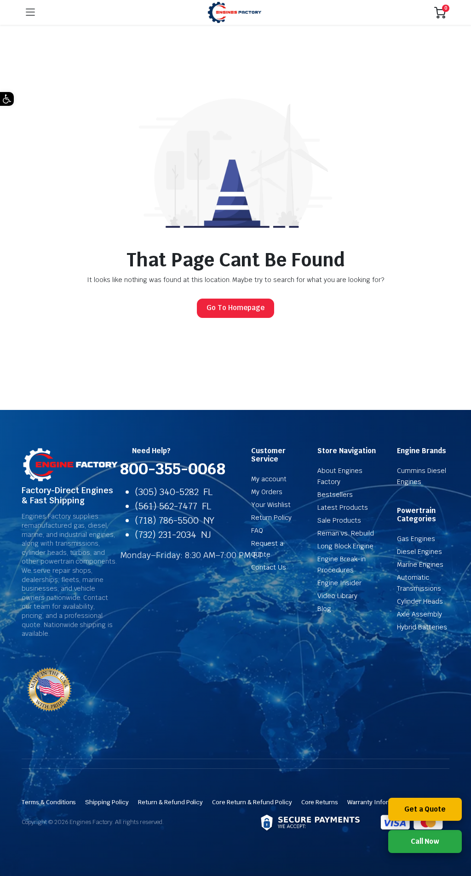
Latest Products (342, 507)
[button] (7, 99)
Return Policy (271, 517)
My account (269, 479)
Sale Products (339, 520)
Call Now (425, 841)
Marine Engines (420, 564)
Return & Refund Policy (170, 802)
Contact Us (268, 567)
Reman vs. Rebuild (345, 533)
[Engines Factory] (234, 12)
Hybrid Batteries (422, 627)
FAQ (257, 530)
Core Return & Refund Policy (252, 802)
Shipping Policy (107, 802)
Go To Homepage (235, 307)
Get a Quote (425, 809)
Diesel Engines (419, 552)
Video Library (337, 596)
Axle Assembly (419, 614)
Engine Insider (339, 583)
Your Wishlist (271, 505)
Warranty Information (377, 802)
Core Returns (320, 802)
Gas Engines (416, 539)
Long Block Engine (345, 546)
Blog (324, 609)
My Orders (266, 492)
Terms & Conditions (49, 802)
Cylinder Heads (420, 601)
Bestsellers (335, 494)
